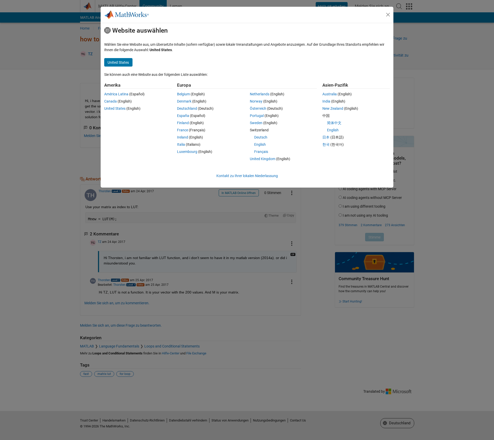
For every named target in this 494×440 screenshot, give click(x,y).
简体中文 (334, 123)
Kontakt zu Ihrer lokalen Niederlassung (247, 176)
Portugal (257, 116)
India (326, 101)
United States (115, 108)
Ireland (182, 137)
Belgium (183, 94)
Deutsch (260, 137)
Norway (256, 101)
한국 (326, 144)
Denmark (184, 101)
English (260, 144)
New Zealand (332, 108)
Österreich (258, 108)
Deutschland (187, 108)
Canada (110, 101)
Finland (183, 123)
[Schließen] (388, 14)
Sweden (256, 123)
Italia (181, 144)
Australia (329, 94)
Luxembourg (187, 152)
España (183, 116)
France (182, 130)
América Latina (116, 94)
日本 (326, 137)
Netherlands (259, 94)
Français (261, 152)
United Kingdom (262, 159)
